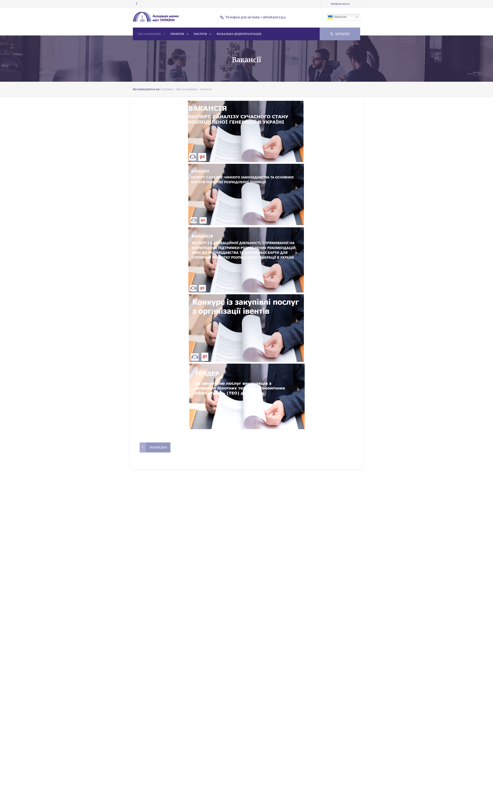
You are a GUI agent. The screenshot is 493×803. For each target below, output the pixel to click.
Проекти (177, 34)
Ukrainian (340, 16)
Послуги (200, 34)
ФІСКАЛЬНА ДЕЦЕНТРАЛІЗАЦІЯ (239, 34)
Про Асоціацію (149, 34)
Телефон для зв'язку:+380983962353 (256, 17)
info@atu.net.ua (340, 3)
